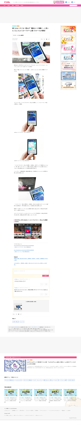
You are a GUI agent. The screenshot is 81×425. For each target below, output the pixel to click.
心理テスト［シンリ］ (39, 415)
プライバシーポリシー (43, 410)
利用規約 (36, 410)
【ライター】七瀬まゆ (28, 380)
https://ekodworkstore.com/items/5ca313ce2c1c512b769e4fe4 (24, 245)
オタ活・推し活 (16, 321)
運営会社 (63, 410)
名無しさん (17, 279)
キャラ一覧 (57, 380)
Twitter (69, 2)
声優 (12, 5)
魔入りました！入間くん (48, 380)
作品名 (8, 5)
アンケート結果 (64, 380)
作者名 (22, 5)
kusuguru (6, 413)
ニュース (22, 321)
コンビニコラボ (19, 380)
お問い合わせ (22, 410)
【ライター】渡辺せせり (9, 380)
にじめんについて (7, 410)
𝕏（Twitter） (69, 410)
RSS (74, 2)
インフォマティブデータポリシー (54, 410)
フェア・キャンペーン (38, 380)
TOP (4, 5)
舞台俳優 (17, 5)
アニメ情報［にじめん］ (8, 415)
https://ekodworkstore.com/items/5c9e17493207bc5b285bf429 (24, 250)
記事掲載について (15, 410)
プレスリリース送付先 (29, 410)
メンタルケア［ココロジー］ (29, 415)
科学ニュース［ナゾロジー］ (18, 415)
